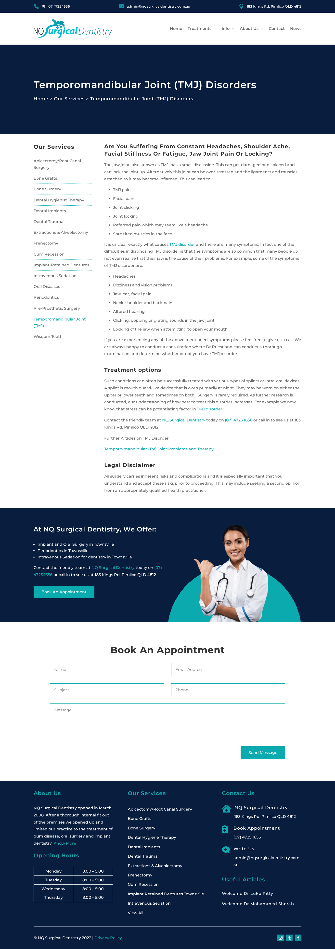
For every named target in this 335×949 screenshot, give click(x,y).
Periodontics (46, 297)
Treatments (199, 28)
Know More (64, 843)
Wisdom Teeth (48, 336)
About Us (249, 28)
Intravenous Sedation (55, 275)
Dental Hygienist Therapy (59, 200)
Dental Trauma (49, 221)
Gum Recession (49, 254)
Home (176, 28)
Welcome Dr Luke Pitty (247, 893)
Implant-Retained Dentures (61, 265)
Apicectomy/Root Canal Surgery (57, 164)
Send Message (262, 752)
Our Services (69, 98)
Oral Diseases (47, 286)
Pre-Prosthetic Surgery (57, 308)
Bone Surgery (47, 189)
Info (226, 28)
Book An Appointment (64, 592)
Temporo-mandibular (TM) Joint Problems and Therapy (159, 449)
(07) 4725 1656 (238, 420)
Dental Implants (50, 211)
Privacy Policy (108, 938)
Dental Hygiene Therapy (152, 837)
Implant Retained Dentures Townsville (166, 894)
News (295, 28)
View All (135, 913)
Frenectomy (46, 243)
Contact (277, 28)
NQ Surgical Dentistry (183, 420)
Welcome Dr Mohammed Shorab (258, 903)
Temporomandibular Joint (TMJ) (60, 322)
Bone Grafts (45, 178)
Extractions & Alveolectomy (61, 232)
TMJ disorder (182, 244)
